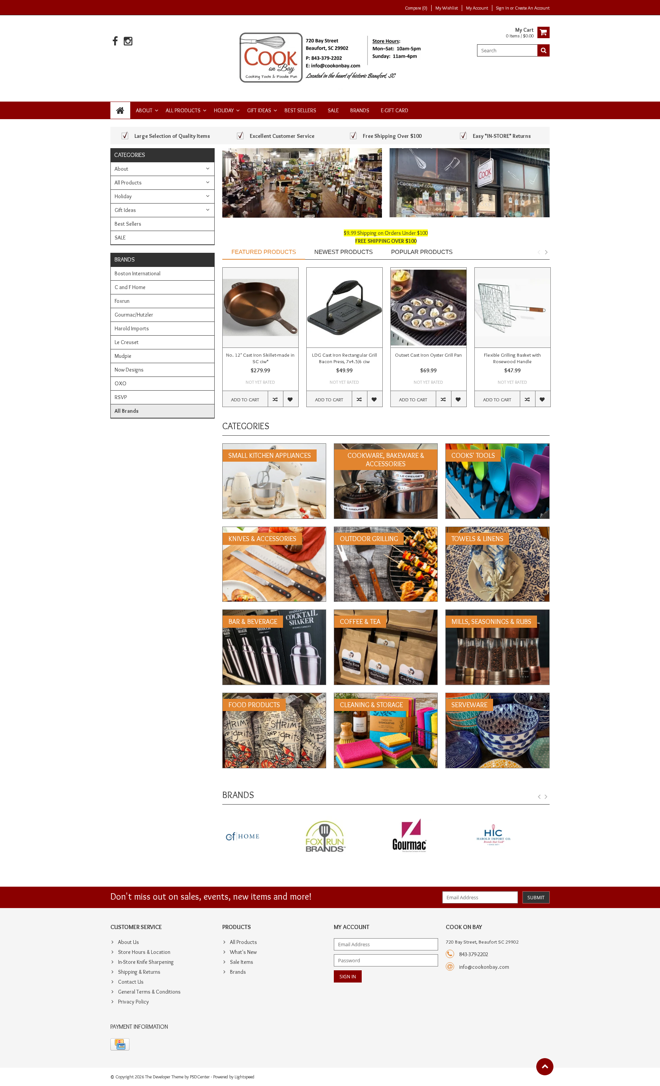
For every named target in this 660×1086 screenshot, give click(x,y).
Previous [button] (538, 252)
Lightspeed (244, 1077)
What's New (243, 952)
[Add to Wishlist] (290, 399)
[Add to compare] (275, 399)
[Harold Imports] (427, 837)
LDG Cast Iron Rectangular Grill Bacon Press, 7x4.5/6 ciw (344, 358)
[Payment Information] (119, 1044)
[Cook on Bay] (330, 56)
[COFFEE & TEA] (385, 613)
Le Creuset (127, 342)
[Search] (543, 50)
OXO (120, 383)
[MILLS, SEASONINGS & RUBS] (497, 613)
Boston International (137, 273)
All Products (183, 110)
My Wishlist (446, 8)
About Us (128, 942)
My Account (477, 8)
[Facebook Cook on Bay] (115, 41)
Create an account (532, 8)
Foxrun (122, 300)
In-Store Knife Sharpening (146, 961)
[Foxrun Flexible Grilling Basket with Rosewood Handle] (512, 307)
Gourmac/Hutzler (134, 314)
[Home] (120, 110)
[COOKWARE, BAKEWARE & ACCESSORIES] (385, 447)
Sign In (503, 8)
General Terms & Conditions (149, 991)
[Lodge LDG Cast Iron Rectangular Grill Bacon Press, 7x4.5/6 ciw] (344, 307)
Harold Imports (132, 328)
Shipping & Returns (139, 971)
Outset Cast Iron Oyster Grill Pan (428, 355)
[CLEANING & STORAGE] (385, 696)
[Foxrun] (260, 837)
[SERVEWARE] (497, 696)
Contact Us (131, 981)
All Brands (127, 410)
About (144, 110)
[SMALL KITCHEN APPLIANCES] (274, 447)
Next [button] (546, 252)
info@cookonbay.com (484, 966)
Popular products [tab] (422, 252)
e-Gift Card (394, 110)
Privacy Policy (133, 1001)
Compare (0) (416, 8)
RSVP (121, 397)
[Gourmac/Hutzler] (344, 837)
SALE (333, 110)
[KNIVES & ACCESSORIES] (274, 530)
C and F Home (130, 287)
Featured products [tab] (263, 252)
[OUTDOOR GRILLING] (385, 530)
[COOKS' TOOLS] (497, 447)
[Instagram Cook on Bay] (128, 41)
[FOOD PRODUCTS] (274, 696)
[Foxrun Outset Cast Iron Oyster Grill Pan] (428, 307)
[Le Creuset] (511, 837)
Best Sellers (300, 110)
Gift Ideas (259, 110)
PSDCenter (200, 1077)
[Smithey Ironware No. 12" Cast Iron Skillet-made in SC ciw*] (260, 307)
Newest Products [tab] (343, 252)
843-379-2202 (473, 954)
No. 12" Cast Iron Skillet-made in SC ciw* (260, 358)
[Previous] (539, 797)
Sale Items (241, 961)
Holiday (224, 110)
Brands (359, 110)
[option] (260, 341)
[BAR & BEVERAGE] (274, 613)
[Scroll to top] (544, 1066)
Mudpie (123, 355)
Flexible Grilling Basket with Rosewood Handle (512, 358)
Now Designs (129, 369)
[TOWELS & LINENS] (497, 530)
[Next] (546, 797)
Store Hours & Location (144, 952)
